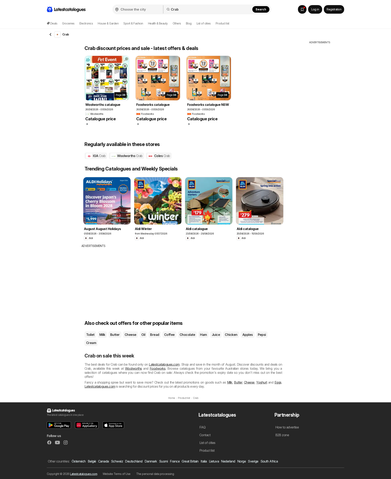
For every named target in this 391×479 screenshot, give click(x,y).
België (92, 461)
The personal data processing (155, 474)
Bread (154, 335)
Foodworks (157, 368)
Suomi (163, 461)
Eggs (278, 382)
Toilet (90, 335)
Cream (91, 343)
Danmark (151, 461)
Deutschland (133, 461)
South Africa (269, 461)
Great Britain (190, 461)
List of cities (204, 23)
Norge (241, 461)
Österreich (79, 461)
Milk (102, 335)
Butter (115, 335)
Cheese (130, 335)
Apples (247, 335)
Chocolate (187, 335)
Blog (189, 23)
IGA (98, 156)
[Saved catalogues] (302, 9)
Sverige (253, 461)
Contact (204, 435)
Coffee (169, 335)
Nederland (228, 461)
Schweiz (117, 461)
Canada (103, 461)
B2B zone (282, 435)
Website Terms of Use (117, 474)
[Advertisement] (157, 278)
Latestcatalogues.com (164, 364)
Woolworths (129, 156)
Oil (143, 335)
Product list (222, 23)
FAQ (202, 427)
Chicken (231, 335)
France (175, 461)
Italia (204, 461)
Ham (203, 335)
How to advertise (287, 427)
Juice (216, 335)
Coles (161, 156)
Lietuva (214, 461)
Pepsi (262, 335)
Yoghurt (261, 382)
